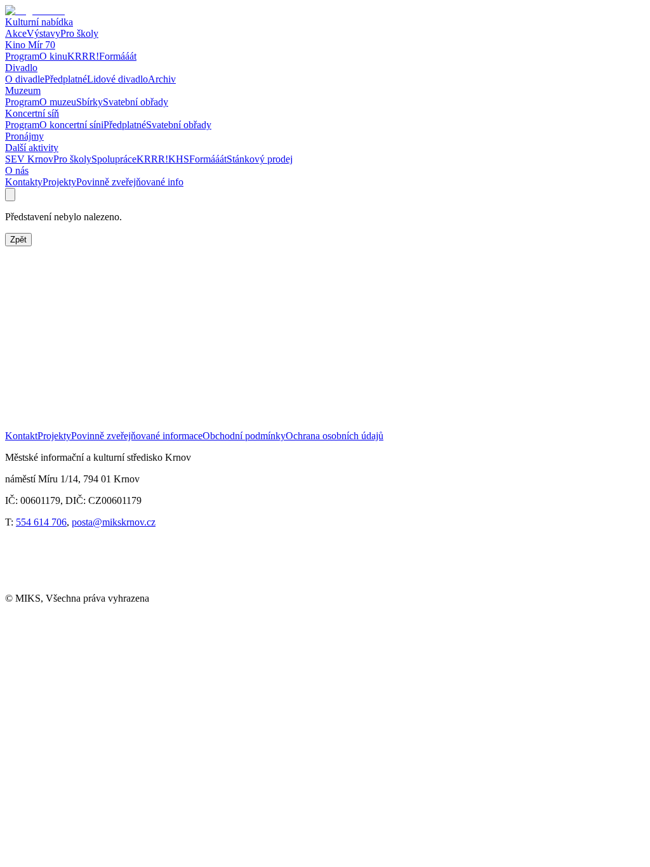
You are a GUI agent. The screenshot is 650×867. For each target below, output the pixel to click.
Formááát (117, 56)
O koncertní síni (71, 124)
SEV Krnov (29, 159)
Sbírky (89, 101)
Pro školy (79, 33)
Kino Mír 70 (30, 44)
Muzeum (23, 90)
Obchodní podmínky (244, 435)
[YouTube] (82, 586)
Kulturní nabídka (39, 22)
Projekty (59, 181)
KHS (178, 159)
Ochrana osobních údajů (334, 435)
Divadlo (21, 67)
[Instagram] (135, 586)
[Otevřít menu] (10, 194)
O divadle (24, 79)
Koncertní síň (32, 113)
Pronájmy (24, 136)
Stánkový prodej (260, 159)
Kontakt (21, 435)
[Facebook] (30, 586)
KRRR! (83, 56)
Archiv (162, 79)
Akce (16, 33)
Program (22, 56)
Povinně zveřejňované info (129, 181)
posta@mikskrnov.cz (114, 522)
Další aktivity (31, 147)
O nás (17, 170)
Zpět (18, 239)
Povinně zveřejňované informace (136, 435)
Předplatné (65, 79)
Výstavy (43, 33)
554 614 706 (41, 522)
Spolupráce (113, 159)
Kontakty (24, 181)
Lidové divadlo (117, 79)
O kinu (53, 56)
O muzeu (57, 101)
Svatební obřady (135, 101)
